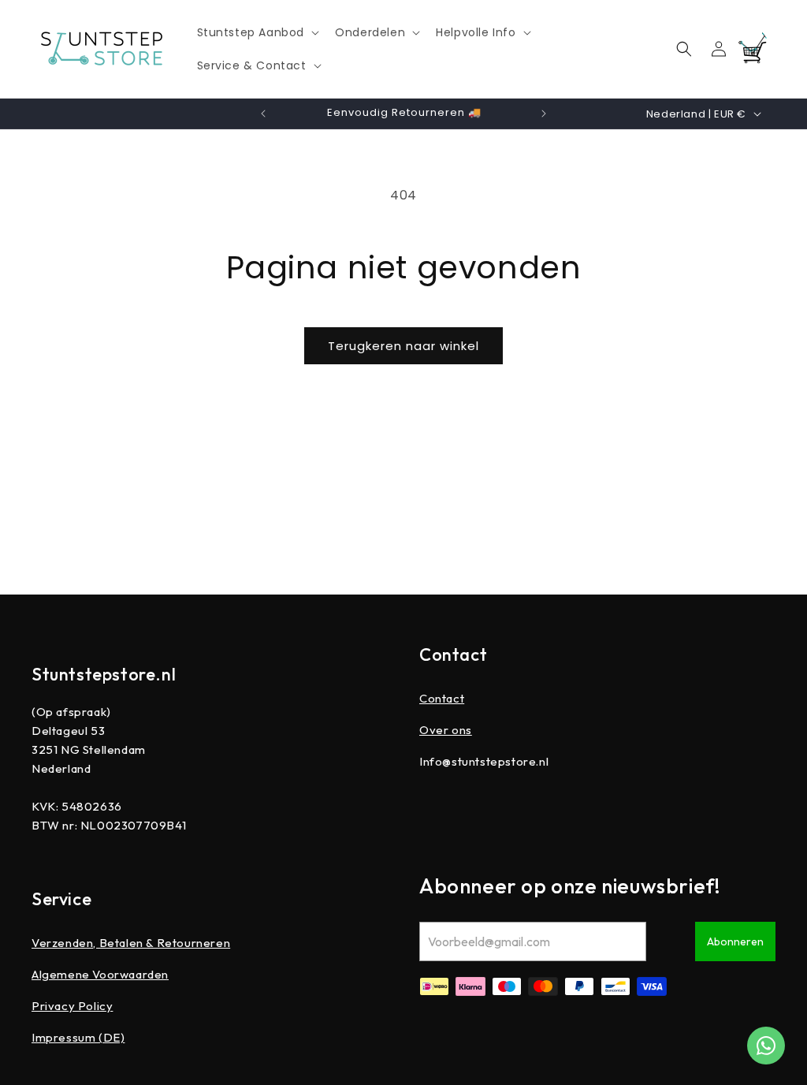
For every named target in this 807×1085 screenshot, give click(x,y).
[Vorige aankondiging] (263, 114)
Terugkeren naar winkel (403, 345)
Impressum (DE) (78, 1037)
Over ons (445, 729)
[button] (257, 32)
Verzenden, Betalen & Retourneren (131, 942)
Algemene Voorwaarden (100, 974)
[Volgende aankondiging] (543, 114)
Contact (441, 698)
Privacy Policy (72, 1005)
